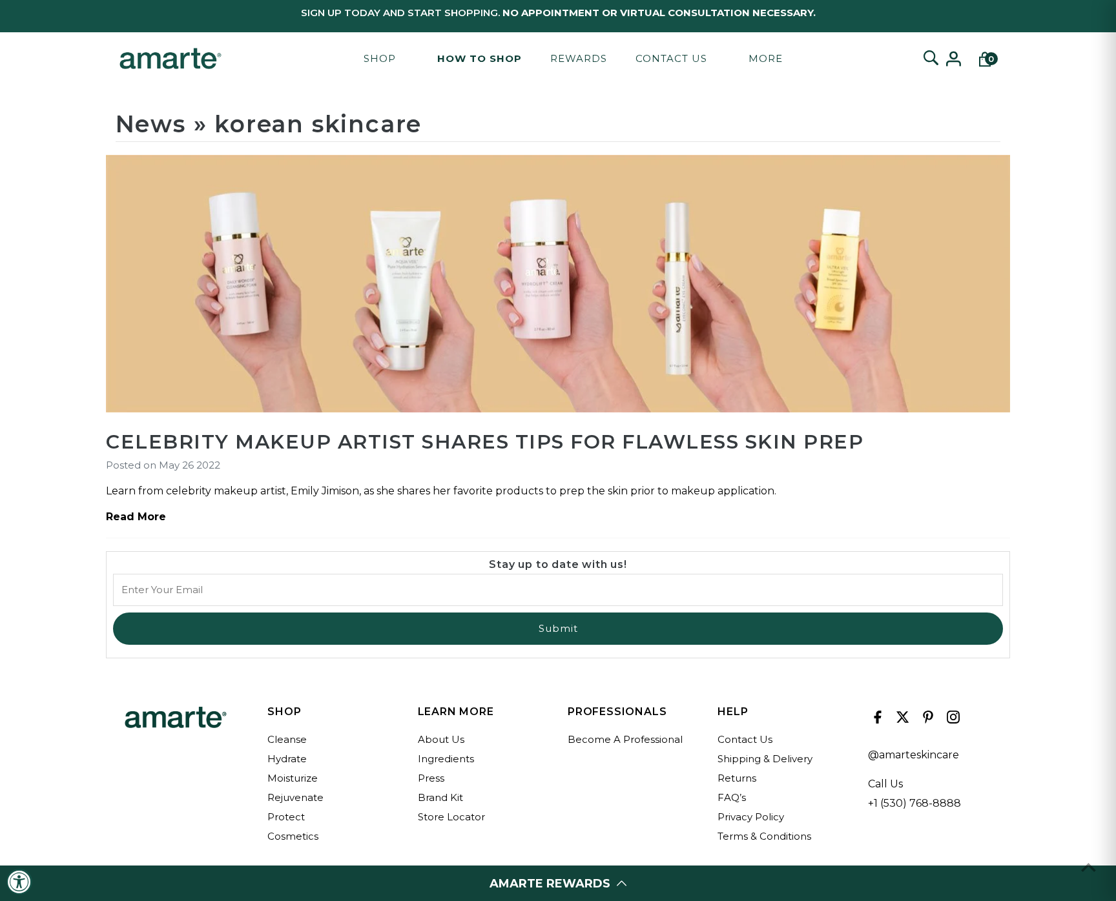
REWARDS (578, 58)
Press (431, 778)
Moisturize (292, 778)
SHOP (380, 58)
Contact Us (671, 58)
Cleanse (287, 739)
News (151, 124)
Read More (136, 517)
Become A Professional (625, 739)
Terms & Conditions (764, 836)
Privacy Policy (751, 817)
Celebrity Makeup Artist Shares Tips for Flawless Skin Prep (484, 442)
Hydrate (287, 759)
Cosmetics (292, 836)
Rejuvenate (295, 797)
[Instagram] (952, 720)
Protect (286, 817)
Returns (737, 778)
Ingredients (446, 759)
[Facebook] (876, 720)
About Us (441, 739)
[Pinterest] (926, 720)
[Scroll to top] (1088, 867)
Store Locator (451, 817)
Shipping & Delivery (765, 759)
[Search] (931, 58)
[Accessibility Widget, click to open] (19, 882)
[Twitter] (901, 720)
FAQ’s (732, 797)
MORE (766, 58)
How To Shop (479, 58)
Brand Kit (440, 797)
